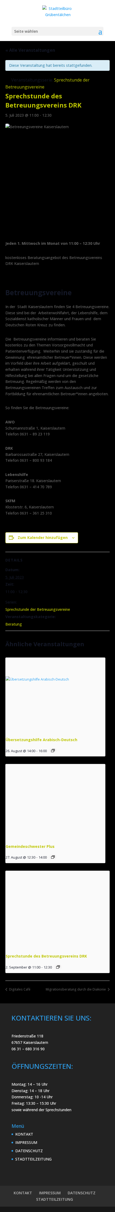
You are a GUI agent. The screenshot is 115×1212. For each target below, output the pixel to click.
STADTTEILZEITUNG (33, 1159)
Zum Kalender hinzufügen (43, 537)
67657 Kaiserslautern (29, 1042)
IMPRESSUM (26, 1142)
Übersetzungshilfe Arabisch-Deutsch (41, 739)
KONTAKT (24, 1134)
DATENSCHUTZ (29, 1150)
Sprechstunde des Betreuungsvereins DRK (46, 956)
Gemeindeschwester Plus (30, 846)
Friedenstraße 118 (27, 1036)
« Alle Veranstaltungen (30, 50)
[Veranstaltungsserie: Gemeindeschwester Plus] (53, 857)
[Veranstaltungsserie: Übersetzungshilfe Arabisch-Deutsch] (53, 750)
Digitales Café (19, 989)
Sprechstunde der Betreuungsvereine (37, 609)
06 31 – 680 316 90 (28, 1048)
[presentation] (55, 695)
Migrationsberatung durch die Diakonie (76, 989)
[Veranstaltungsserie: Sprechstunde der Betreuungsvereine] (58, 967)
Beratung (13, 624)
